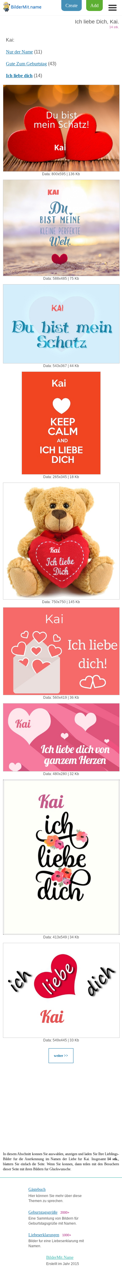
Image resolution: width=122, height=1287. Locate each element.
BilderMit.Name (59, 1257)
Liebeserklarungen (43, 1235)
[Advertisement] (61, 1107)
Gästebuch (37, 1189)
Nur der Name (19, 51)
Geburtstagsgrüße (42, 1212)
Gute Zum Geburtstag (26, 63)
